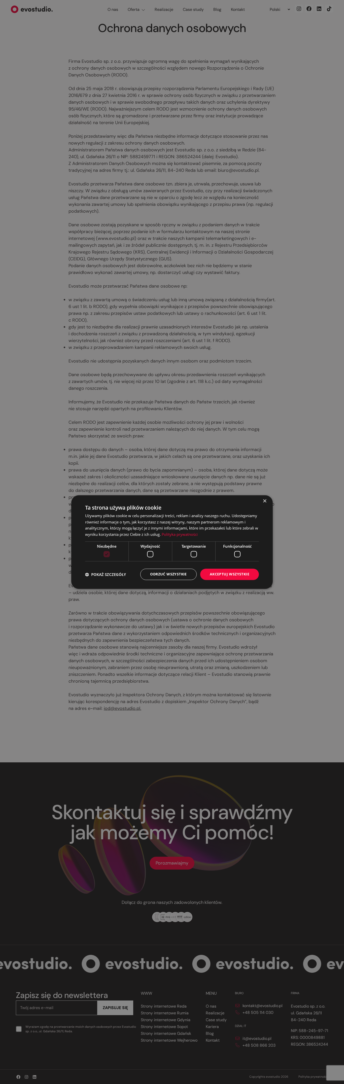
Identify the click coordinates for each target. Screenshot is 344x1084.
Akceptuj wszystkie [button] (229, 574)
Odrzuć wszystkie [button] (168, 574)
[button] (105, 574)
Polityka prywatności (180, 534)
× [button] (264, 501)
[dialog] (172, 542)
